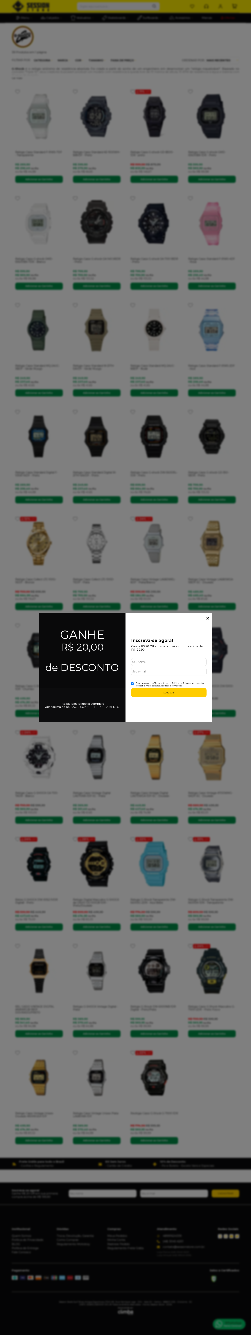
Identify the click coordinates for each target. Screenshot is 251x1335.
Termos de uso (161, 683)
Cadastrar (169, 692)
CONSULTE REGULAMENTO (99, 707)
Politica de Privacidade (183, 683)
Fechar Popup (207, 618)
